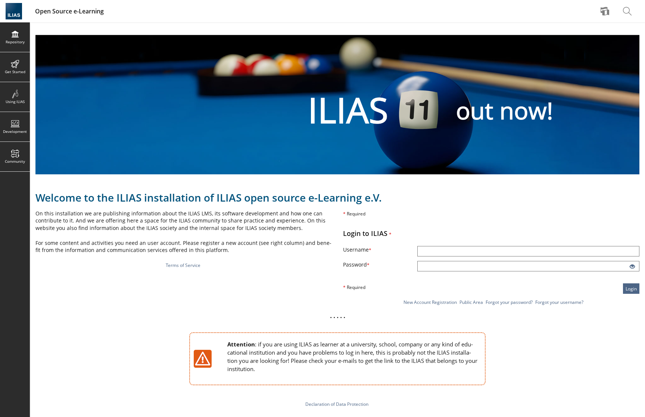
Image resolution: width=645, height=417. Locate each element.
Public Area (471, 302)
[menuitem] (606, 11)
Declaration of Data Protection (336, 404)
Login (631, 289)
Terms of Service (183, 265)
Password (366, 264)
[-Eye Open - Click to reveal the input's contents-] (632, 267)
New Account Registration (430, 302)
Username (367, 249)
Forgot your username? (559, 302)
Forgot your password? (509, 302)
